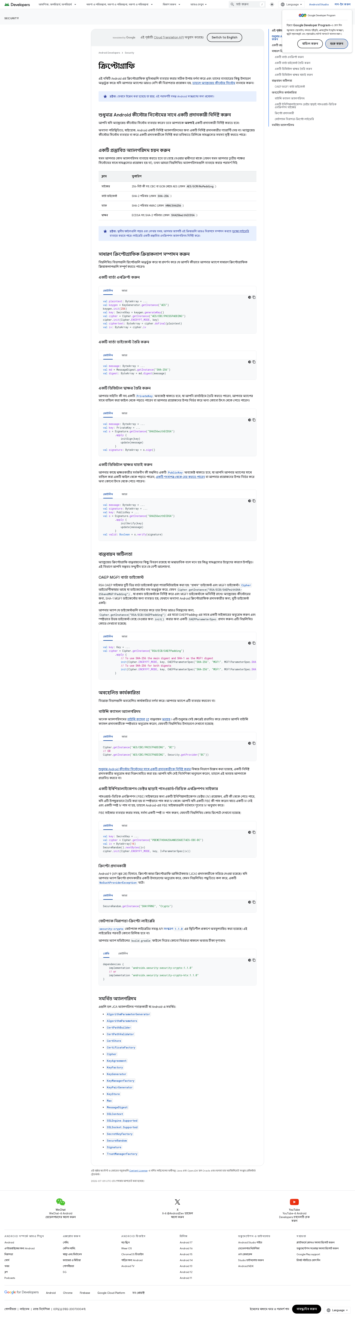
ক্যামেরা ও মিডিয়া (72, 1260)
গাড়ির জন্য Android (132, 1260)
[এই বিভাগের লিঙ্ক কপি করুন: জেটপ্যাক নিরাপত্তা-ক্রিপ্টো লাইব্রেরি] (158, 921)
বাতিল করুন (310, 44)
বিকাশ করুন (169, 4)
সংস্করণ (173, 929)
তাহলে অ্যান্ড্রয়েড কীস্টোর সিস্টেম (213, 83)
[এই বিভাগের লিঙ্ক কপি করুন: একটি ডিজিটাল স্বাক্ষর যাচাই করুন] (156, 465)
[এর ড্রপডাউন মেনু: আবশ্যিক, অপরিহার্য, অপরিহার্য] (77, 4)
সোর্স (6, 1260)
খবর (6, 1266)
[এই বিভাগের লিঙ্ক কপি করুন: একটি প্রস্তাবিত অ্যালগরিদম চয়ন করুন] (174, 151)
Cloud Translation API (169, 37)
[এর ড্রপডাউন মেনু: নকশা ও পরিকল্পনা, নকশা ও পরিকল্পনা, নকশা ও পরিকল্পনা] (153, 4)
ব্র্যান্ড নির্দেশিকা (41, 1309)
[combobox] (247, 4)
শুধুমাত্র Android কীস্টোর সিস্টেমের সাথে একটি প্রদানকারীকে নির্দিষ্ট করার (145, 769)
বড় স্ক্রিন (125, 1242)
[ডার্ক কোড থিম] (249, 297)
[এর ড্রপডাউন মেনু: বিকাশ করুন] (181, 4)
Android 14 (186, 1260)
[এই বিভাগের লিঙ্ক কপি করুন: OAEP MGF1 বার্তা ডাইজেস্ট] (147, 577)
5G (65, 1272)
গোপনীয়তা (68, 1266)
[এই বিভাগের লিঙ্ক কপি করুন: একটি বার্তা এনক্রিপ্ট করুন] (144, 277)
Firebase (85, 1293)
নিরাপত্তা (8, 1254)
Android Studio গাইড (250, 1242)
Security (11, 18)
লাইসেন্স (24, 1309)
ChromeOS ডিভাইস (132, 1254)
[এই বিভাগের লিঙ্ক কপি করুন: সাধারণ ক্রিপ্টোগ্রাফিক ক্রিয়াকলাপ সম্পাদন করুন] (193, 254)
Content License (138, 1170)
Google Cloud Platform (111, 1293)
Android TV (127, 1266)
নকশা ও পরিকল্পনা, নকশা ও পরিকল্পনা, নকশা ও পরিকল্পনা (117, 4)
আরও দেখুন (197, 4)
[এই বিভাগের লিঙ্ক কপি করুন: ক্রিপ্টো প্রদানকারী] (129, 866)
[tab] (108, 290)
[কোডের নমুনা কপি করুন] (254, 297)
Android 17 (186, 1242)
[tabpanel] (177, 314)
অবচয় (166, 719)
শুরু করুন (336, 44)
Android (9, 1242)
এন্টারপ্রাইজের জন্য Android (19, 1248)
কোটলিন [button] (108, 290)
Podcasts (9, 1278)
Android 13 (186, 1266)
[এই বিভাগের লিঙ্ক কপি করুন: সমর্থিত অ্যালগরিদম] (140, 999)
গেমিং (66, 1242)
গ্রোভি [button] (106, 953)
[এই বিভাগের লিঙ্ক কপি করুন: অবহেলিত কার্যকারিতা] (143, 693)
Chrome (67, 1293)
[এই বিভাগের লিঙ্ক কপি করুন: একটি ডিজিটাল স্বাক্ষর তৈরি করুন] (154, 388)
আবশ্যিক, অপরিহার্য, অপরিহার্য (55, 4)
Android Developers (109, 52)
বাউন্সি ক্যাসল (136, 719)
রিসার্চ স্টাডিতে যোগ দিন (308, 1260)
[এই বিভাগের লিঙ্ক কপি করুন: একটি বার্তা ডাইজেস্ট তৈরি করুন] (153, 342)
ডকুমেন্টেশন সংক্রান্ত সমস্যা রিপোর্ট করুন (318, 1248)
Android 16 (186, 1248)
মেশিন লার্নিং (69, 1248)
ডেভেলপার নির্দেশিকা (248, 1248)
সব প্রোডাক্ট (138, 1293)
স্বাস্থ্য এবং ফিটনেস (72, 1254)
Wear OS (126, 1248)
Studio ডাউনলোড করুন (251, 1260)
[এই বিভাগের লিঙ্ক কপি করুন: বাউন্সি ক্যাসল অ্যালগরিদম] (144, 712)
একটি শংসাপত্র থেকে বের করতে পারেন (180, 477)
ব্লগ (6, 1272)
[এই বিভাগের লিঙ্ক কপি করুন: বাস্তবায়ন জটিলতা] (136, 554)
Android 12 (186, 1272)
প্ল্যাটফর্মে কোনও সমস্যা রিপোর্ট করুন (315, 1242)
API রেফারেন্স (245, 1254)
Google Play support (308, 1254)
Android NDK (245, 1266)
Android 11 (186, 1278)
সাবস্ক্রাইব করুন (307, 1309)
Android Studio (319, 4)
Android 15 (186, 1254)
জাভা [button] (124, 290)
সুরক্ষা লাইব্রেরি (240, 231)
